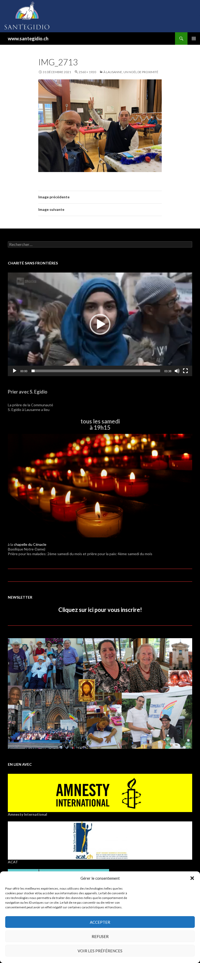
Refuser (100, 936)
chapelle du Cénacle (30, 544)
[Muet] (177, 370)
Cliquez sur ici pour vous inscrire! (100, 609)
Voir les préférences (100, 950)
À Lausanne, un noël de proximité (130, 72)
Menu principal (194, 38)
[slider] (96, 371)
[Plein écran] (185, 370)
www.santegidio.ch (28, 38)
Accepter (100, 922)
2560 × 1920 (87, 72)
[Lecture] (14, 370)
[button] (192, 878)
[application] (100, 324)
